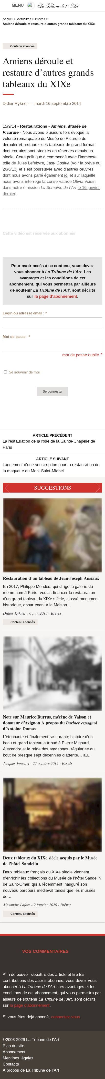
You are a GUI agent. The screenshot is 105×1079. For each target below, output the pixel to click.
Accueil (8, 19)
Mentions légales (18, 1058)
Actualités (24, 19)
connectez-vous (65, 1017)
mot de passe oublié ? (82, 355)
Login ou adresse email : (25, 313)
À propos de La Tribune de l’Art (31, 1070)
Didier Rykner (15, 103)
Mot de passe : (16, 337)
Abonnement (14, 1052)
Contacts (11, 1064)
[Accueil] (52, 5)
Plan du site (13, 1045)
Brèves (40, 19)
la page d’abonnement (55, 296)
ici (66, 175)
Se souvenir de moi (24, 372)
